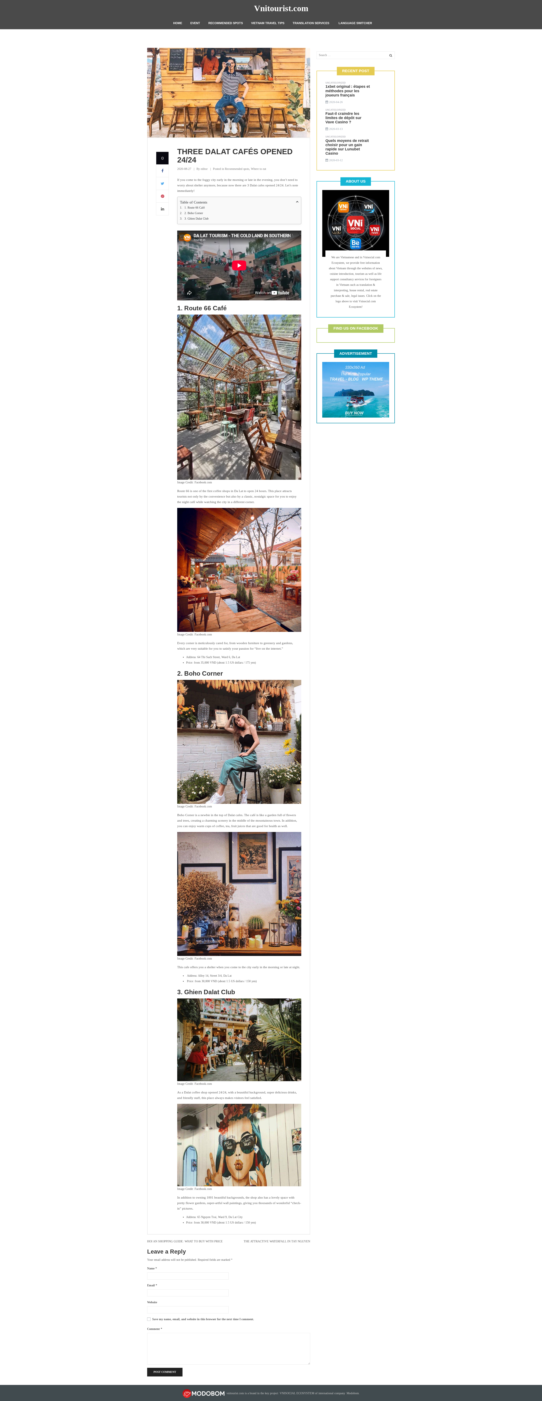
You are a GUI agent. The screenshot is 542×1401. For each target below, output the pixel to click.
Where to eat (258, 168)
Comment (154, 1329)
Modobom (353, 1393)
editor (204, 168)
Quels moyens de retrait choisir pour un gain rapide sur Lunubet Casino (347, 147)
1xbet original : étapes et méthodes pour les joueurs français (347, 90)
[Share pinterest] (162, 196)
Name (152, 1268)
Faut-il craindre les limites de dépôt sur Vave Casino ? (343, 117)
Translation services (311, 23)
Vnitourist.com (281, 8)
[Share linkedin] (162, 209)
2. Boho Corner (193, 213)
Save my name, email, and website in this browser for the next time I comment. (203, 1319)
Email (152, 1285)
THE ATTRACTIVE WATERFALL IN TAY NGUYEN (277, 1241)
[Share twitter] (162, 183)
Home (177, 23)
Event (195, 23)
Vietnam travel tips (267, 23)
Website (152, 1302)
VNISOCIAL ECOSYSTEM (297, 1393)
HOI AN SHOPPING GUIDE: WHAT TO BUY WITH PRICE (185, 1241)
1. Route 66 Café (194, 207)
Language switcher (355, 23)
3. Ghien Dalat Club (196, 218)
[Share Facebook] (162, 171)
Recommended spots (225, 23)
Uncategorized (335, 82)
